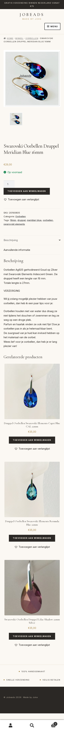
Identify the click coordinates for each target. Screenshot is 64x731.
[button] (21, 199)
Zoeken (32, 725)
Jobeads (32, 14)
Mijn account (10, 725)
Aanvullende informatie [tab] (17, 249)
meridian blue (34, 220)
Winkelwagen (49, 723)
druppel (21, 220)
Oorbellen (31, 38)
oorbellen (48, 220)
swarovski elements (14, 224)
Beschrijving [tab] (11, 240)
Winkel (19, 38)
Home (10, 38)
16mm (13, 220)
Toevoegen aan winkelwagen (27, 191)
